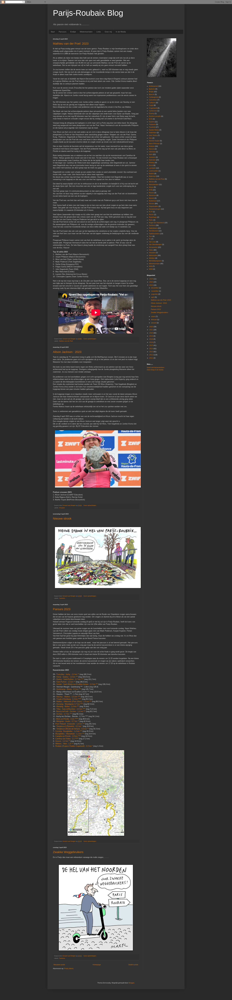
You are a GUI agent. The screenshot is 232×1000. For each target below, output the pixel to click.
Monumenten (154, 184)
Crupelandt (153, 108)
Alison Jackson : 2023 (67, 352)
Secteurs (152, 225)
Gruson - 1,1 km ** (62, 741)
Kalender (152, 160)
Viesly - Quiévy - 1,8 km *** (67, 677)
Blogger (131, 983)
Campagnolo (153, 97)
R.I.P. (151, 212)
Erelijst (73, 32)
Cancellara (153, 100)
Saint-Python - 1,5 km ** (66, 682)
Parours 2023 (61, 609)
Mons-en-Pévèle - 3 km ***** (67, 719)
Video (151, 250)
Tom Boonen (153, 231)
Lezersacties (153, 171)
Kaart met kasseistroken (155, 367)
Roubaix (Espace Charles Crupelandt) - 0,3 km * (74, 746)
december (155, 288)
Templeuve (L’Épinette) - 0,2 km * (69, 726)
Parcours (62, 32)
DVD (150, 119)
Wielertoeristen (86, 32)
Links (98, 32)
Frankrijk (152, 127)
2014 (151, 349)
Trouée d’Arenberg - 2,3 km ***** (68, 699)
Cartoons (62, 598)
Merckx (151, 182)
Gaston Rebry (154, 130)
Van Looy (152, 242)
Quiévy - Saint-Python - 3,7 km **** (70, 679)
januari (154, 323)
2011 (151, 358)
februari (154, 320)
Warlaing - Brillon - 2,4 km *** (67, 706)
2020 (151, 333)
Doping (151, 113)
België (151, 92)
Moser (151, 187)
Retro (151, 220)
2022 (151, 327)
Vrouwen (62, 508)
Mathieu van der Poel (66, 341)
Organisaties (153, 206)
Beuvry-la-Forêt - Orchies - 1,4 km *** (71, 711)
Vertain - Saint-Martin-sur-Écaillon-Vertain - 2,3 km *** (77, 684)
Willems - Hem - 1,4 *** (64, 744)
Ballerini (152, 89)
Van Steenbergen (155, 244)
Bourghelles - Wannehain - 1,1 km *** (69, 734)
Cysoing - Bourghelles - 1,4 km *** (68, 731)
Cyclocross (153, 111)
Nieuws (151, 203)
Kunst (151, 165)
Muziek (151, 198)
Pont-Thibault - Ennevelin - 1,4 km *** (70, 724)
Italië (150, 154)
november (155, 291)
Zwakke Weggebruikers (68, 852)
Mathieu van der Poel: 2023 (70, 43)
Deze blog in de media (155, 370)
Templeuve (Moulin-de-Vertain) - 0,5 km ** (72, 729)
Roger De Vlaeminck (156, 223)
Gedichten (152, 133)
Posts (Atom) (68, 968)
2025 (151, 279)
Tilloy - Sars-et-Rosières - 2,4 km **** (70, 709)
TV (150, 239)
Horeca (151, 149)
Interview (152, 152)
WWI (150, 266)
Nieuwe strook (62, 518)
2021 (151, 330)
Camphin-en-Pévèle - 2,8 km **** (68, 736)
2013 (151, 352)
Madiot (151, 174)
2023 (151, 285)
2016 (151, 342)
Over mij (108, 32)
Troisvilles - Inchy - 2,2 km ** (67, 674)
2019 (151, 336)
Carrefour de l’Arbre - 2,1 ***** (66, 739)
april (153, 297)
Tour (150, 236)
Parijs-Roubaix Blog (88, 12)
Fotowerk (152, 124)
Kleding (152, 163)
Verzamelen (153, 247)
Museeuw (152, 195)
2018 (151, 339)
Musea (151, 193)
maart (153, 316)
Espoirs (151, 122)
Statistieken (153, 228)
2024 (151, 282)
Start (53, 32)
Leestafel (152, 168)
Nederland (153, 201)
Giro (150, 138)
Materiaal (152, 176)
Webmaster (153, 255)
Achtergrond (153, 86)
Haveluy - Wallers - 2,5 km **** (68, 697)
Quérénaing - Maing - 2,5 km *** (68, 689)
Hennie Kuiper (154, 141)
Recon (151, 214)
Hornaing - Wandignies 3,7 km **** (69, 704)
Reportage (153, 217)
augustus (154, 294)
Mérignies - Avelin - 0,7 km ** (67, 721)
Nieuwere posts (59, 965)
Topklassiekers (154, 234)
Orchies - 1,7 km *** (64, 714)
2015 (151, 345)
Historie (152, 146)
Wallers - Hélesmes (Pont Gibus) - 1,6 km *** (73, 701)
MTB (150, 190)
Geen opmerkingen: (90, 339)
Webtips (152, 258)
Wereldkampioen (155, 261)
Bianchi (151, 94)
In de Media (121, 32)
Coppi (151, 105)
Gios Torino (153, 135)
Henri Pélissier (154, 144)
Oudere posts (133, 965)
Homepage (97, 965)
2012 (151, 355)
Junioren (152, 157)
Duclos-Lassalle (155, 116)
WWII (151, 269)
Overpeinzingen (155, 209)
